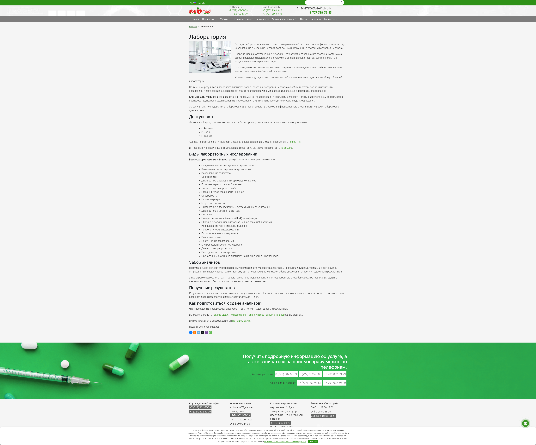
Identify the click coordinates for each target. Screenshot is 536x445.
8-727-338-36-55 (320, 12)
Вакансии (316, 19)
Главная (195, 19)
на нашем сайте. (241, 320)
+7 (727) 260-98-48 (272, 10)
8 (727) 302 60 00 (310, 374)
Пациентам (208, 19)
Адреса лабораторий (323, 415)
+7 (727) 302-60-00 (238, 13)
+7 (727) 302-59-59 (238, 10)
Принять (313, 441)
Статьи (304, 19)
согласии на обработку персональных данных (285, 441)
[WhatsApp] (210, 332)
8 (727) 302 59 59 (286, 374)
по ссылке (295, 141)
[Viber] (206, 332)
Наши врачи (262, 19)
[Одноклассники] (194, 332)
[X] (202, 332)
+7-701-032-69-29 (335, 374)
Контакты (329, 19)
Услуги (224, 19)
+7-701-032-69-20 (335, 382)
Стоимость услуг (243, 19)
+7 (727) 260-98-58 (272, 13)
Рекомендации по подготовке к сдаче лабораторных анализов (248, 314)
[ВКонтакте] (190, 332)
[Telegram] (198, 332)
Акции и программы (283, 19)
